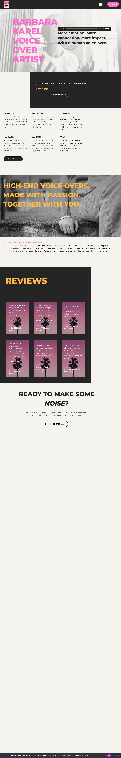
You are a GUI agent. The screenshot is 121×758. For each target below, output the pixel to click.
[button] (100, 4)
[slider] (107, 28)
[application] (84, 29)
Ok (109, 755)
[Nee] (118, 755)
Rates (62, 137)
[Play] (60, 29)
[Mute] (103, 29)
